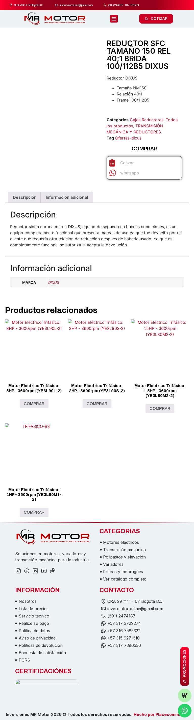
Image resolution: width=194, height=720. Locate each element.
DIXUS (53, 282)
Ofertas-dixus (128, 138)
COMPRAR (34, 404)
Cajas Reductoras (146, 119)
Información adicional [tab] (67, 197)
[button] (114, 19)
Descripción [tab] (25, 197)
